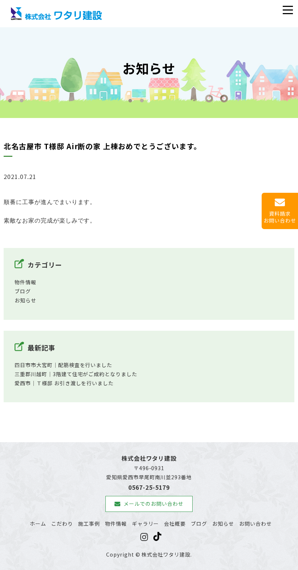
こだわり (62, 523)
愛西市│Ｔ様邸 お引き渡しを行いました (64, 383)
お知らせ (25, 300)
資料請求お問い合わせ (279, 217)
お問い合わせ (255, 523)
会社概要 (175, 523)
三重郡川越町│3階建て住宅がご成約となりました (76, 374)
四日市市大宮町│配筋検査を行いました (63, 365)
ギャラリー (145, 523)
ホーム (38, 523)
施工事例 (89, 523)
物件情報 (25, 282)
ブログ (23, 291)
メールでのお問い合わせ (154, 503)
